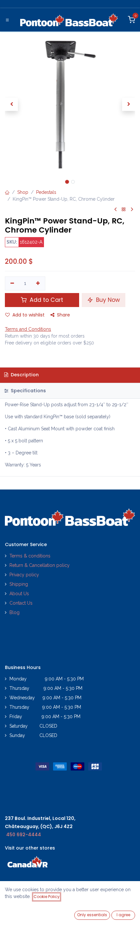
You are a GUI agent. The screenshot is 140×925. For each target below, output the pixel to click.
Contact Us (21, 603)
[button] (11, 104)
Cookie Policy (47, 896)
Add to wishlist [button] (28, 315)
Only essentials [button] (92, 915)
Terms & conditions (29, 555)
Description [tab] (24, 374)
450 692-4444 (23, 834)
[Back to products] (124, 209)
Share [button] (63, 315)
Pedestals (46, 192)
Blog (14, 612)
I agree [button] (123, 915)
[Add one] (38, 283)
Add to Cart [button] (45, 300)
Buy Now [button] (107, 300)
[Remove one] (12, 283)
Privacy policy (24, 574)
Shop (22, 192)
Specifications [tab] (27, 390)
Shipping (18, 584)
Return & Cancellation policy (39, 565)
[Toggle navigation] (7, 20)
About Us (19, 593)
